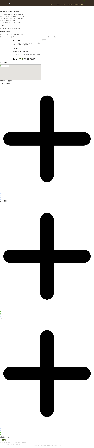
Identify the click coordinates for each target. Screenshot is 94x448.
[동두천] (0, 432)
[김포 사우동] (0, 197)
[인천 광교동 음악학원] (0, 315)
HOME (78, 1)
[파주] (0, 434)
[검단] (0, 428)
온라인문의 (76, 4)
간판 (64, 4)
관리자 (83, 1)
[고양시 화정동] (0, 199)
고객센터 (82, 4)
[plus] (47, 192)
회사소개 (51, 4)
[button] (53, 4)
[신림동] (0, 430)
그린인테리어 (4, 440)
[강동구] (0, 195)
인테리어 (58, 4)
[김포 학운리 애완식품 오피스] (0, 316)
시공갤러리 (70, 4)
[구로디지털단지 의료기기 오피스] (0, 313)
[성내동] (0, 193)
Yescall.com (56, 445)
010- (21, 59)
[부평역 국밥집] (0, 311)
